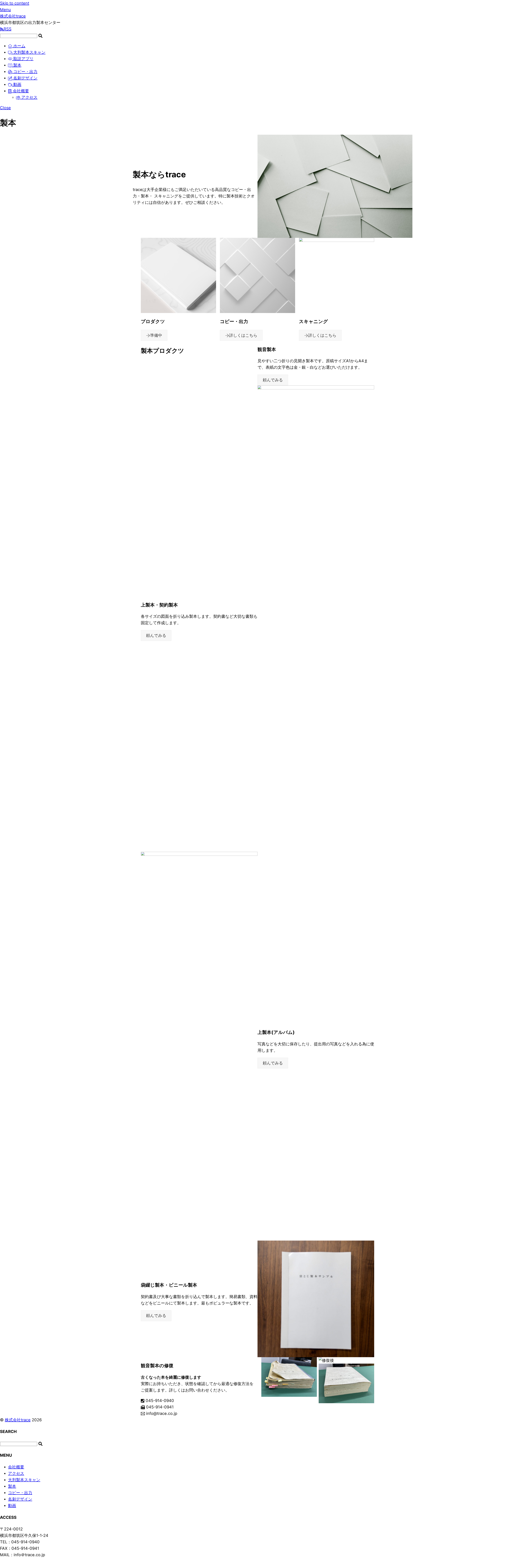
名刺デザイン (24, 78)
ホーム (18, 45)
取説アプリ (22, 58)
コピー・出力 (24, 71)
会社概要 (20, 90)
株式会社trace (18, 1419)
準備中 (156, 335)
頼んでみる (273, 380)
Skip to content (14, 3)
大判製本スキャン (28, 52)
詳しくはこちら (243, 335)
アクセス (28, 97)
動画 (16, 84)
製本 (16, 65)
